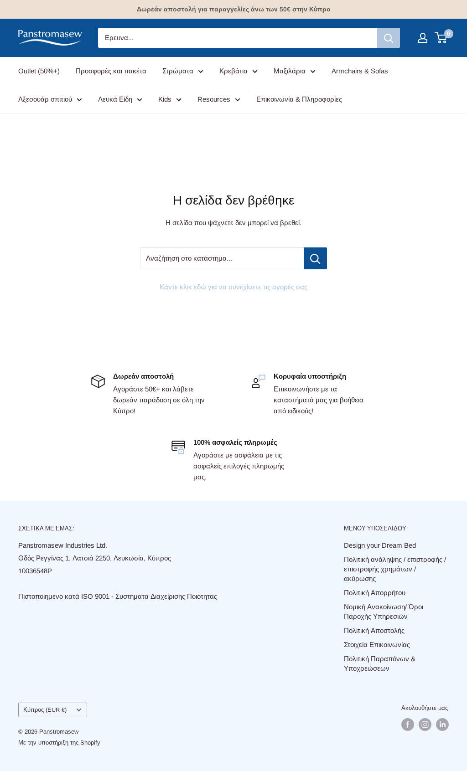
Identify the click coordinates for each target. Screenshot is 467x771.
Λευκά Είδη (115, 99)
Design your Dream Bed (380, 545)
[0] (441, 37)
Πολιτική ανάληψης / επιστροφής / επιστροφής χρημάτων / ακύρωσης (395, 568)
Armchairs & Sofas (360, 71)
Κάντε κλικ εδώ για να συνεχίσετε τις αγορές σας (233, 287)
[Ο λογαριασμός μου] (422, 38)
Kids (164, 99)
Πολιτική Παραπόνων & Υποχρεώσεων (379, 663)
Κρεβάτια (233, 71)
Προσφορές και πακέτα (111, 71)
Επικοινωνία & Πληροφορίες (299, 99)
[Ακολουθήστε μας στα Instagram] (425, 724)
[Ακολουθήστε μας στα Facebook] (407, 724)
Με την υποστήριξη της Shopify (59, 742)
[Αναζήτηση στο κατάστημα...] (315, 258)
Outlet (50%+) (39, 71)
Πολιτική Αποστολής (374, 630)
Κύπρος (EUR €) (45, 709)
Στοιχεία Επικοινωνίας (377, 644)
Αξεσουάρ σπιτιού (45, 99)
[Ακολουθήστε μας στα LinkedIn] (442, 724)
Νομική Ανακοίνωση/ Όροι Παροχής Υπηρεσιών (383, 611)
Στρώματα (177, 71)
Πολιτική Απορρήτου (374, 592)
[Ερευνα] (388, 38)
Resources (213, 99)
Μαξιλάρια (290, 71)
